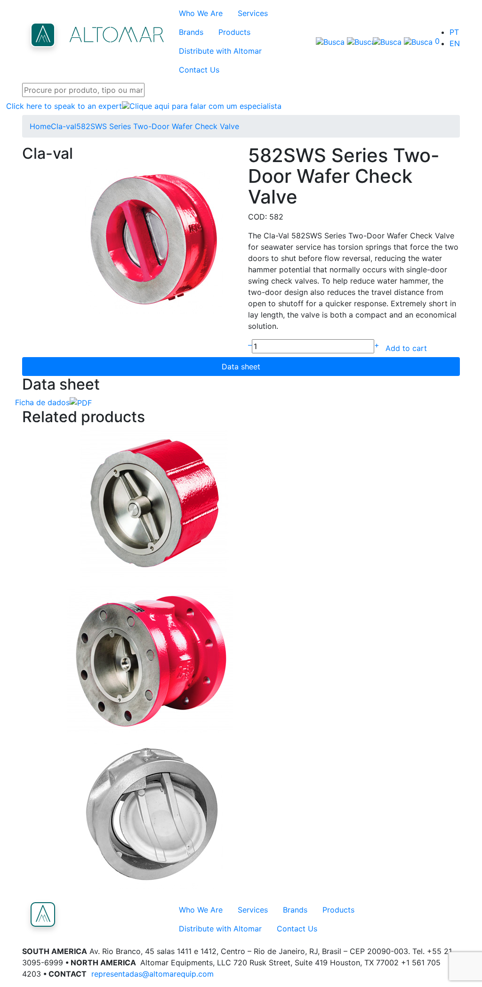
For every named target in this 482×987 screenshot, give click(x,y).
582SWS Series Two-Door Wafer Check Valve (157, 126)
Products (234, 32)
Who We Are (201, 13)
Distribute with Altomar (220, 51)
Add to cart (406, 348)
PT (454, 32)
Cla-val (63, 126)
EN (455, 43)
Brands (191, 32)
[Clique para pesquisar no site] (338, 41)
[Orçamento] (399, 41)
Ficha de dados (42, 402)
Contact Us (199, 69)
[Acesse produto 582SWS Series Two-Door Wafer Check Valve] (241, 503)
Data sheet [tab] (241, 366)
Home (40, 126)
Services (253, 13)
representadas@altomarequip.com (152, 974)
